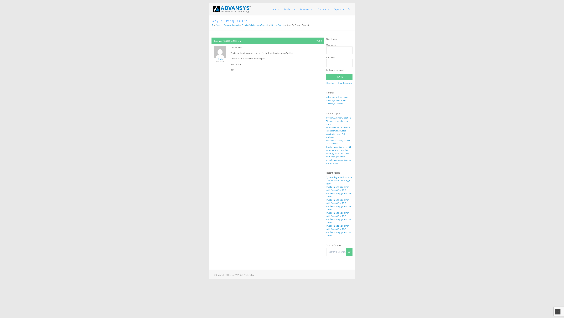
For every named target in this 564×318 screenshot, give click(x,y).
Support (338, 9)
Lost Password (345, 83)
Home (273, 9)
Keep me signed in (337, 70)
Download (305, 9)
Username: (331, 45)
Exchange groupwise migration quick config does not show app (338, 159)
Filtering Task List (278, 25)
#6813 (319, 41)
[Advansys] (232, 9)
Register (330, 83)
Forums (219, 25)
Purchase (322, 9)
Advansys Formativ (232, 25)
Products (288, 9)
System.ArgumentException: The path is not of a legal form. (338, 121)
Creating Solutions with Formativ (255, 25)
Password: (331, 57)
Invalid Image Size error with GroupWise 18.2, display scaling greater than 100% (338, 150)
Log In (339, 77)
